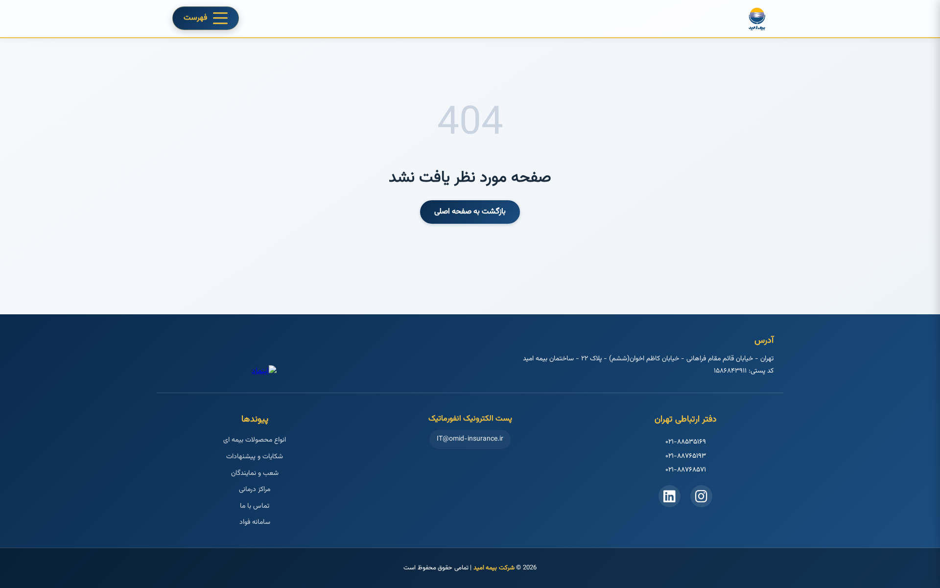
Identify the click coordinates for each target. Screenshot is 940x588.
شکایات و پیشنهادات (254, 456)
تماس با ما (254, 506)
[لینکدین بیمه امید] (669, 496)
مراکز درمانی (254, 489)
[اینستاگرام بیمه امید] (701, 496)
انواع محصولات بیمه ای (254, 440)
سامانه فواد (254, 522)
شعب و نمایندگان (255, 473)
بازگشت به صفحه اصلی (470, 212)
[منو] (220, 18)
